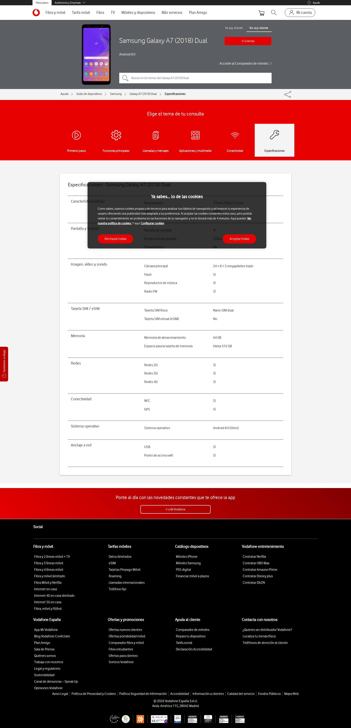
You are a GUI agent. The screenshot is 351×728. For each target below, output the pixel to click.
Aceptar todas (239, 239)
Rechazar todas (115, 239)
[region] (177, 215)
